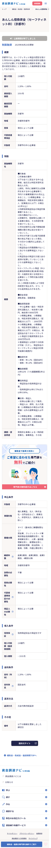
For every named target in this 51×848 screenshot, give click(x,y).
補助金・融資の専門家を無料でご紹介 (21, 844)
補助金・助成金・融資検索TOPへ (22, 755)
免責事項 (39, 833)
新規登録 (37, 3)
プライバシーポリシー (26, 833)
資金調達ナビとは (13, 776)
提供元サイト (25, 743)
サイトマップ (33, 838)
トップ (4, 9)
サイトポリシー (12, 833)
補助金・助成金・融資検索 (21, 9)
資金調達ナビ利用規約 (19, 838)
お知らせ (9, 782)
